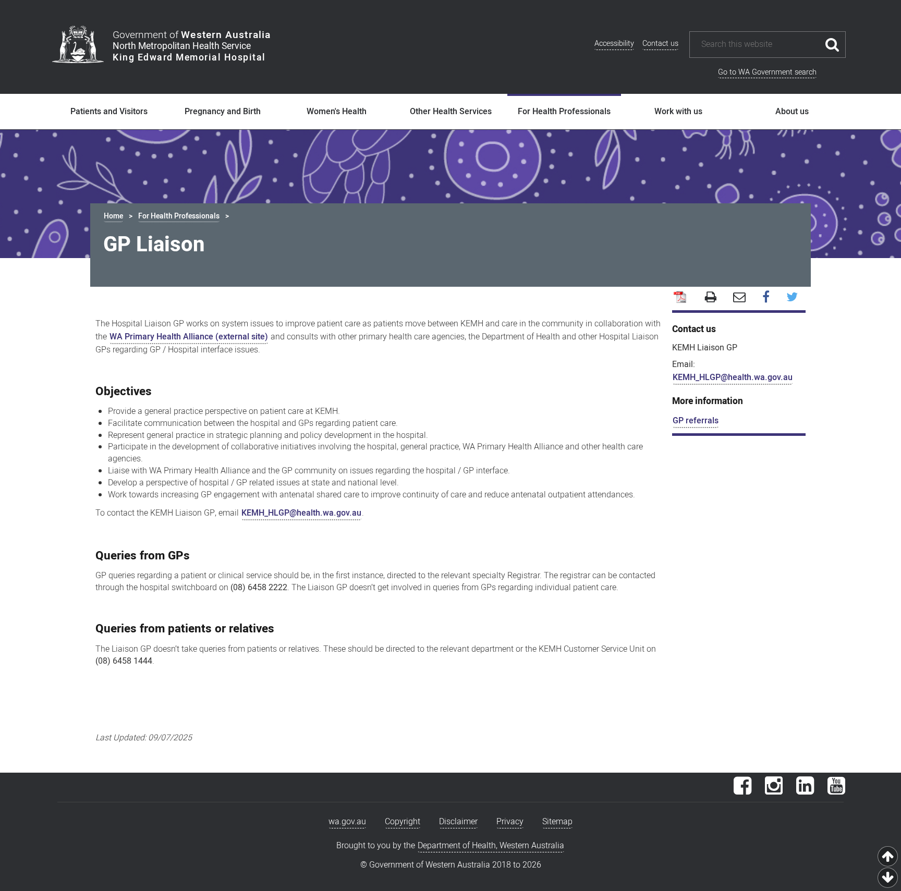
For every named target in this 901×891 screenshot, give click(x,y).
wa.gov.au (347, 821)
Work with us (678, 111)
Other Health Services (451, 111)
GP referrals (696, 420)
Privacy (509, 821)
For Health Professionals (564, 111)
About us (792, 111)
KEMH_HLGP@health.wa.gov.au (301, 513)
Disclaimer (458, 821)
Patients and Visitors (109, 111)
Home (113, 216)
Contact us (660, 43)
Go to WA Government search (767, 72)
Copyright (402, 821)
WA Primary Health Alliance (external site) (188, 337)
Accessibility (614, 43)
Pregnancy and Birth (223, 111)
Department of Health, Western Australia (491, 845)
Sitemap (557, 821)
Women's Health (337, 111)
